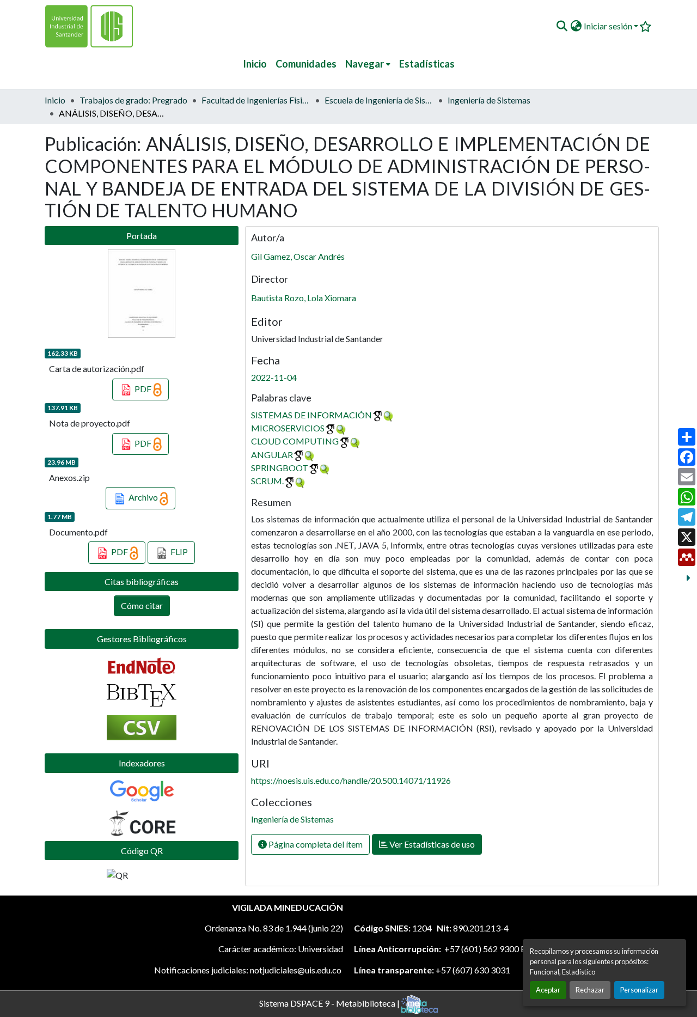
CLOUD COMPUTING (295, 441)
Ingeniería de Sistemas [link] (489, 100)
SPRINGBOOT (279, 467)
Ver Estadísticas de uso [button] (431, 844)
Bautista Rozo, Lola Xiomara (303, 298)
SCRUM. (267, 481)
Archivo (143, 497)
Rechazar (590, 989)
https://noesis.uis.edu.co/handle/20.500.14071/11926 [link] (351, 780)
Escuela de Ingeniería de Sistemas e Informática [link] (379, 100)
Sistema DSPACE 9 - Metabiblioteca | (330, 1002)
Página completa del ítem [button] (315, 844)
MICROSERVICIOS (288, 428)
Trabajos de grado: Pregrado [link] (133, 100)
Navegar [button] (364, 64)
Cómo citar (142, 605)
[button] (561, 26)
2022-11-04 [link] (274, 377)
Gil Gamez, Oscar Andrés (298, 256)
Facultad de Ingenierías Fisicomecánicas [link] (255, 100)
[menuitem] (367, 64)
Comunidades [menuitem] (306, 64)
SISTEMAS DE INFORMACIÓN (311, 415)
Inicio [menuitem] (255, 64)
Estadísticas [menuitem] (427, 64)
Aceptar (548, 989)
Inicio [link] (55, 100)
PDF (143, 388)
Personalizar (639, 989)
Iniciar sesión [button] (609, 26)
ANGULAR (272, 454)
